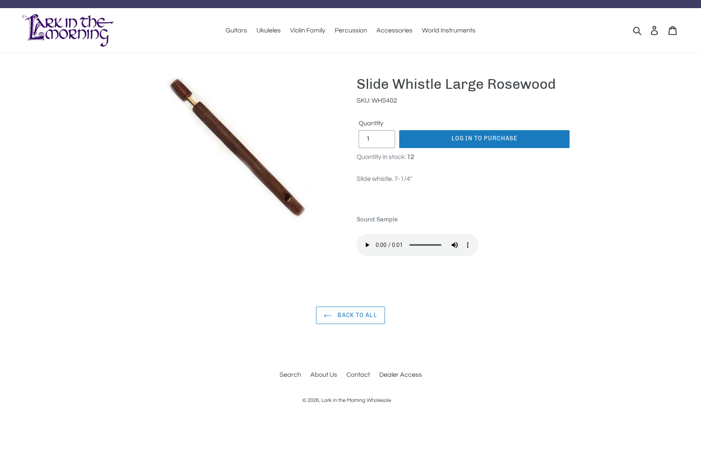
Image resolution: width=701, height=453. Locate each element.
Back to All (356, 315)
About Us (323, 374)
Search (290, 374)
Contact (358, 374)
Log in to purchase (484, 138)
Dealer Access (400, 374)
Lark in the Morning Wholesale (356, 400)
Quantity (371, 123)
